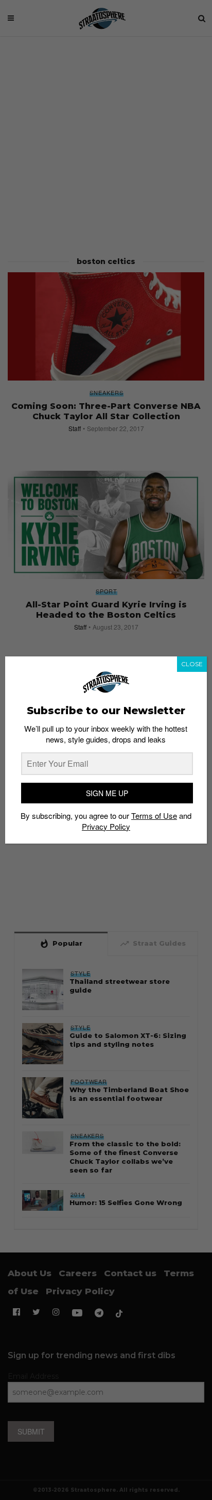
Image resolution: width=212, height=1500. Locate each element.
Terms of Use (154, 815)
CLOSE (192, 664)
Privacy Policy (106, 826)
